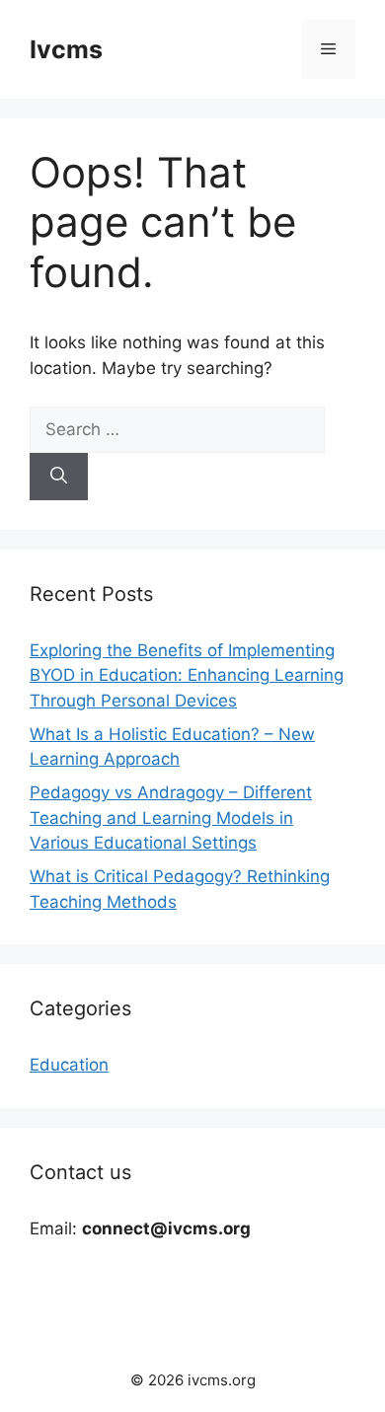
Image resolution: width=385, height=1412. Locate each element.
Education (69, 1065)
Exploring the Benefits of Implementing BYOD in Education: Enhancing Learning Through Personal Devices (187, 675)
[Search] (59, 476)
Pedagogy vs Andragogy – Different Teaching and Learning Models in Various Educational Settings (171, 817)
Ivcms (66, 49)
